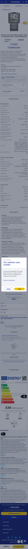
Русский (9, 260)
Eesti (4, 260)
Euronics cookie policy (9, 280)
